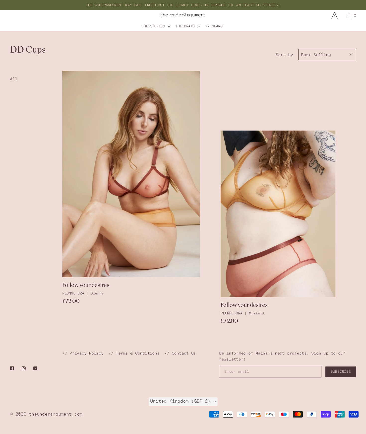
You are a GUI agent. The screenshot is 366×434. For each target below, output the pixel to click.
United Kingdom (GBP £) (181, 401)
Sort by (284, 54)
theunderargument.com (55, 414)
